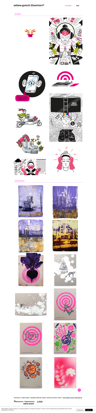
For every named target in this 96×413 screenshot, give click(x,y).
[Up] (79, 390)
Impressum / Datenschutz (26, 402)
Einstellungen (80, 410)
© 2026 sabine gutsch (32, 402)
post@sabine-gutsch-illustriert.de (72, 398)
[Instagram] (15, 401)
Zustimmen (88, 410)
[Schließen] (94, 410)
